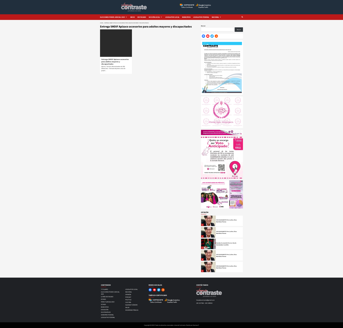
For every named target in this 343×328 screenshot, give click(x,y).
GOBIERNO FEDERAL (107, 315)
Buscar (203, 26)
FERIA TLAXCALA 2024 (107, 302)
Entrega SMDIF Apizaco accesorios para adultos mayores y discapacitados (115, 61)
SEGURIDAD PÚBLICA (131, 310)
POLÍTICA (128, 300)
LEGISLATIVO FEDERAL (201, 17)
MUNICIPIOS (186, 17)
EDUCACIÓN (104, 309)
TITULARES (104, 289)
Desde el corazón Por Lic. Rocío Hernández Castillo (226, 244)
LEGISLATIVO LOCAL (172, 17)
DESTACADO (141, 17)
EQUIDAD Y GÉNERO (131, 305)
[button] (215, 194)
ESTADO (103, 299)
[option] (222, 221)
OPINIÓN (128, 294)
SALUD (127, 307)
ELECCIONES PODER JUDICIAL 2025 (112, 17)
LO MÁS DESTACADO (107, 297)
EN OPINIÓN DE (106, 312)
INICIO (132, 17)
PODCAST (128, 297)
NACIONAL (215, 17)
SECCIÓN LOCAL (154, 17)
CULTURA (128, 302)
